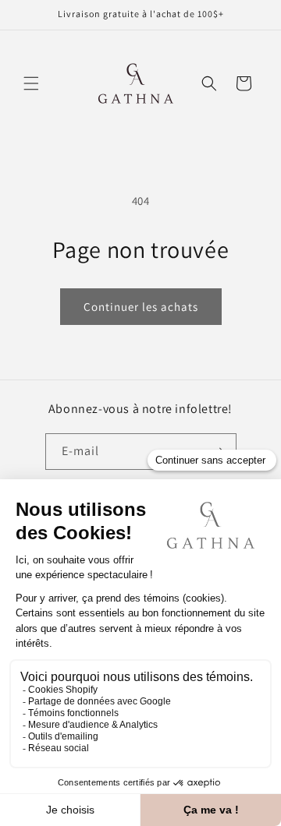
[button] (31, 83)
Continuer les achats (141, 306)
